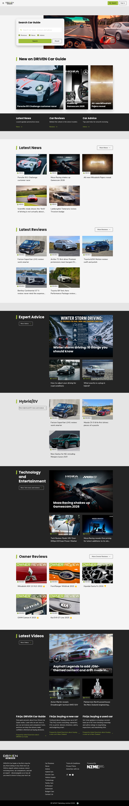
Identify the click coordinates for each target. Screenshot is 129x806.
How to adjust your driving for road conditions (64, 374)
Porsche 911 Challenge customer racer (39, 87)
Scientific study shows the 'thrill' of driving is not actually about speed (31, 212)
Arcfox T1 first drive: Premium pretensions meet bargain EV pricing (63, 262)
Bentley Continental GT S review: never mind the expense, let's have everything (31, 293)
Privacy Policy (71, 766)
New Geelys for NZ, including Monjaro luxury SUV (64, 445)
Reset (57, 41)
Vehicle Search (50, 777)
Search (35, 41)
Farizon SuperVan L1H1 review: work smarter (31, 250)
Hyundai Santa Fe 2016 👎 (95, 586)
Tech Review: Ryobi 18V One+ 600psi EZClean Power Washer (64, 529)
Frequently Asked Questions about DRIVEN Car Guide (31, 726)
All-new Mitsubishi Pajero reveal (102, 87)
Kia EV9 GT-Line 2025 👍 (61, 617)
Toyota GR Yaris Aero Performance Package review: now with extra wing (63, 293)
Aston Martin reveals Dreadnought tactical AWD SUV (64, 693)
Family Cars (49, 783)
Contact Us (49, 794)
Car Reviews (49, 763)
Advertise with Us (72, 769)
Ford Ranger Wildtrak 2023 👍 (64, 586)
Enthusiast (49, 786)
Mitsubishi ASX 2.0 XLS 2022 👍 (31, 586)
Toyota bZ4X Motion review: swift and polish (97, 250)
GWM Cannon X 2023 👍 (28, 617)
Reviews (24, 35)
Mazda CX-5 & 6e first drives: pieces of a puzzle (97, 413)
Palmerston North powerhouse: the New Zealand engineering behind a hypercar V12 (97, 705)
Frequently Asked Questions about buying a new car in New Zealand (64, 726)
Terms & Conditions (73, 763)
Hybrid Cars (49, 772)
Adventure (49, 789)
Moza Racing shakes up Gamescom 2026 (77, 87)
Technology (49, 780)
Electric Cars (49, 774)
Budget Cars (49, 791)
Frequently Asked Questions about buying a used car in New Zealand (98, 726)
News (33, 35)
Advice (42, 35)
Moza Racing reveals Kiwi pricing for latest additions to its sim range (97, 541)
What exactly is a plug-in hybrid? (97, 374)
